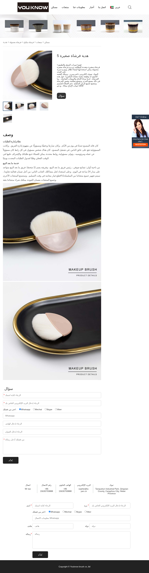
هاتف (29, 526)
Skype (49, 409)
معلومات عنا (79, 7)
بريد (4, 403)
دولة (87, 526)
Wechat (38, 409)
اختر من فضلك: (10, 409)
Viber (59, 409)
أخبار (91, 7)
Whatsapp (25, 409)
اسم (4, 395)
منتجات (65, 7)
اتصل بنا (102, 7)
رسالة (4, 439)
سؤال (61, 95)
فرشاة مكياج (29, 42)
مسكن (54, 7)
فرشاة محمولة (15, 42)
